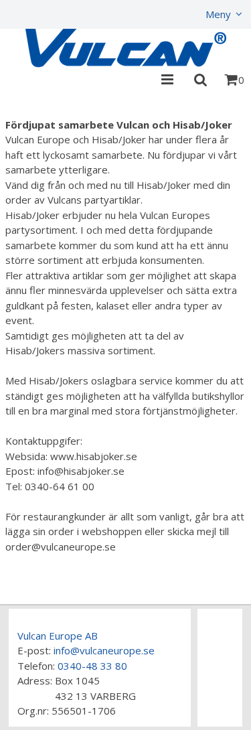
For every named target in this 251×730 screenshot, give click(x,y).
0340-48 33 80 (92, 665)
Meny (218, 14)
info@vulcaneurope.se (104, 650)
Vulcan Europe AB (57, 635)
